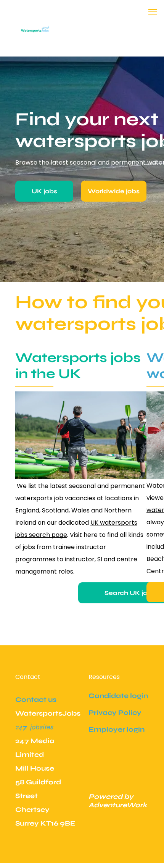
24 (18, 727)
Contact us (35, 699)
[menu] (152, 11)
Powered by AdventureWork (117, 800)
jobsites (41, 727)
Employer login (116, 729)
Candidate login (118, 696)
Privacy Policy (114, 712)
